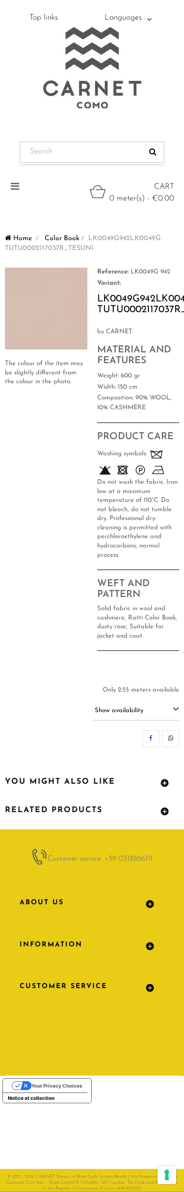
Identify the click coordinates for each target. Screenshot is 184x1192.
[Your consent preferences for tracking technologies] (167, 1175)
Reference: (113, 272)
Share (151, 738)
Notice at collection (31, 1098)
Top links (43, 18)
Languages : (125, 18)
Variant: (109, 283)
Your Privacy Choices (56, 1086)
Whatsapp (170, 738)
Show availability (119, 710)
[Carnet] (92, 67)
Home (21, 238)
